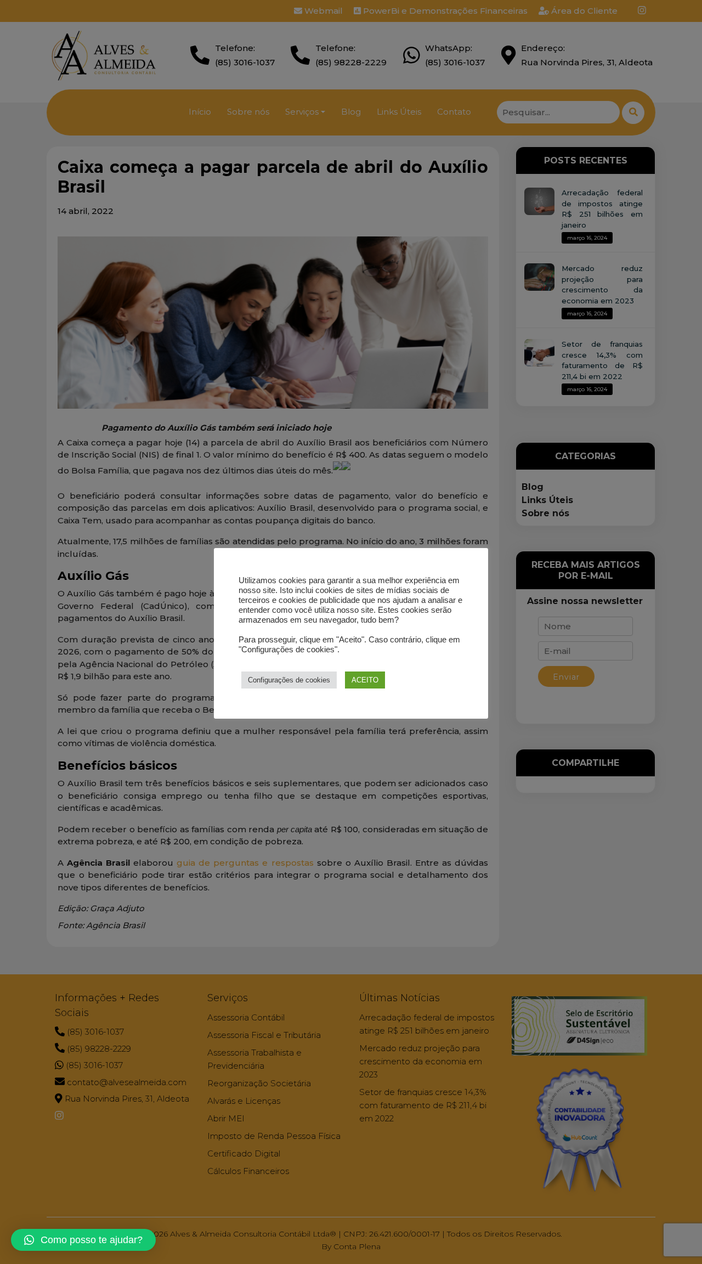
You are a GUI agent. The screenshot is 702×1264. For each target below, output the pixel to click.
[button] (83, 1240)
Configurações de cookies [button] (289, 680)
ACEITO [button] (365, 680)
